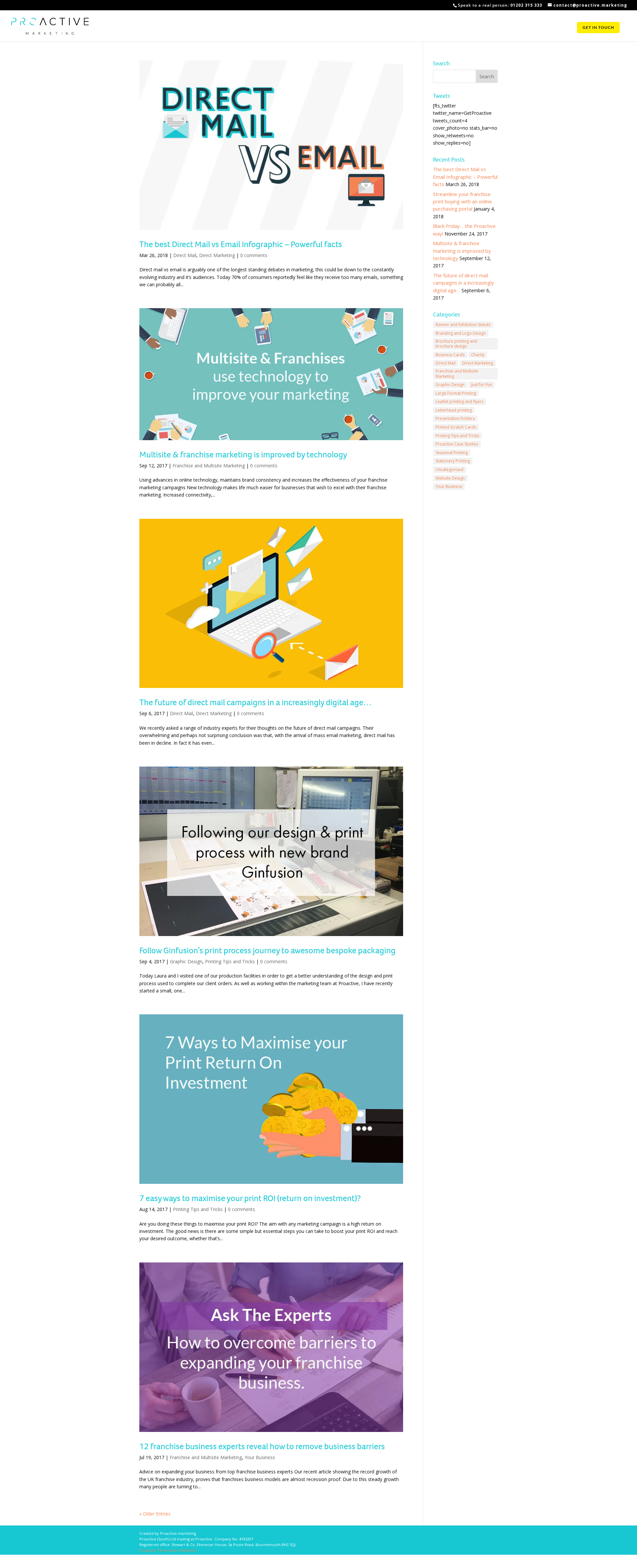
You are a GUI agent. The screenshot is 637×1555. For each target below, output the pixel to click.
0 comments (253, 255)
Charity (477, 355)
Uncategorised (449, 469)
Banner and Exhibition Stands (463, 324)
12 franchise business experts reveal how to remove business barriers (262, 1446)
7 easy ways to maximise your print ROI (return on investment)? (250, 1198)
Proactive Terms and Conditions (167, 1550)
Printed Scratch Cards (456, 427)
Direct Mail (184, 255)
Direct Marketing (217, 255)
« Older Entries (155, 1514)
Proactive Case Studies (457, 444)
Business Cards (450, 355)
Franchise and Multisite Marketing (209, 465)
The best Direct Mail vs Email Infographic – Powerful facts (240, 244)
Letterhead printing (454, 410)
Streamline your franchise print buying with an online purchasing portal (462, 201)
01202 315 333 (526, 5)
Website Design (450, 478)
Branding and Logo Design (461, 333)
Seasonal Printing (452, 452)
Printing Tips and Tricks (230, 961)
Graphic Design (186, 961)
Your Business (260, 1457)
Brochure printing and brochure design (456, 343)
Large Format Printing (456, 393)
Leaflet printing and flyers (459, 401)
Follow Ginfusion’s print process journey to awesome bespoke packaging (267, 950)
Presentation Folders (455, 418)
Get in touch (598, 27)
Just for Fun (481, 384)
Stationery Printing (453, 461)
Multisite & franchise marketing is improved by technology (243, 454)
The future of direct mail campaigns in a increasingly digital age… (255, 702)
